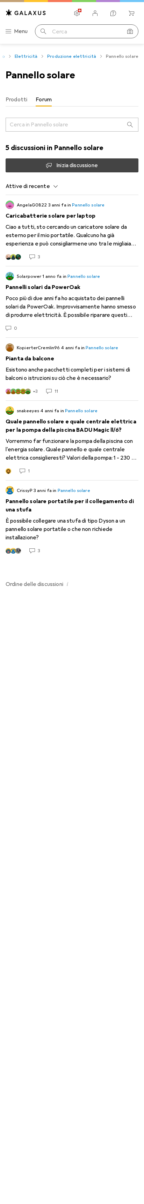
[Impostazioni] (76, 13)
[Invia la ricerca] (43, 31)
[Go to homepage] (26, 12)
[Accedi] (95, 13)
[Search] (130, 125)
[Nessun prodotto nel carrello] (131, 13)
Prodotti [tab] (16, 99)
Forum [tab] (44, 99)
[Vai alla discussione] (72, 230)
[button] (67, 584)
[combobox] (32, 186)
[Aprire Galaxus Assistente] (113, 13)
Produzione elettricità (71, 56)
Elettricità (26, 56)
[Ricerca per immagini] (130, 31)
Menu (21, 31)
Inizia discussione (77, 165)
